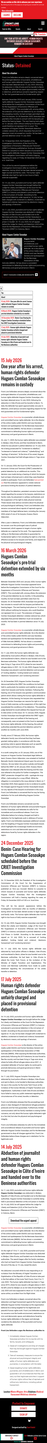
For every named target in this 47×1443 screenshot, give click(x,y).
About (3, 297)
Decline (17, 15)
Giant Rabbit (31, 1427)
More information (7, 10)
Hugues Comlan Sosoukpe (11, 417)
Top (2, 293)
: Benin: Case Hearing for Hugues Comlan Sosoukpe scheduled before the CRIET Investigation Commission (16, 320)
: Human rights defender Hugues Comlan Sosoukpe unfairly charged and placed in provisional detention (16, 330)
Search (40, 29)
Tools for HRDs (6, 29)
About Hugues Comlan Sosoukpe (24, 56)
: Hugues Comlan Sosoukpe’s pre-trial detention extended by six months (16, 312)
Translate (42, 34)
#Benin (13, 1391)
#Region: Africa (22, 1391)
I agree (6, 15)
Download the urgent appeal (23, 1220)
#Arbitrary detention (28, 1394)
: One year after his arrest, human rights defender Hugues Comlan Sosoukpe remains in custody (16, 304)
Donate (18, 29)
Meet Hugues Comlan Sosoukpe (19, 275)
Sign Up (23, 1414)
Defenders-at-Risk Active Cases (35, 1435)
